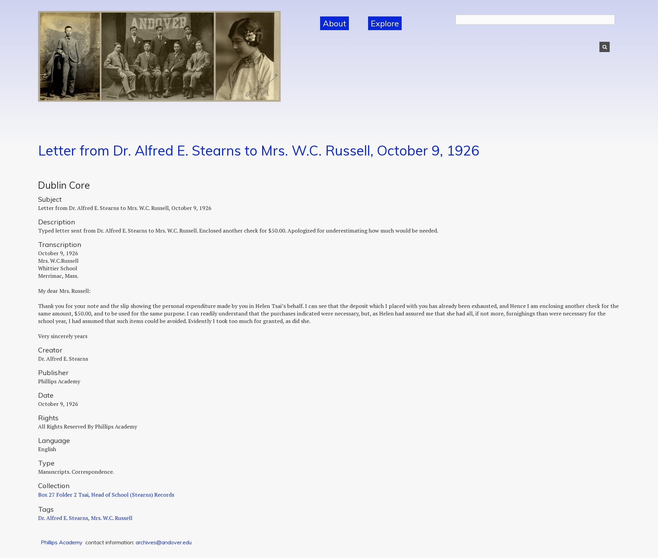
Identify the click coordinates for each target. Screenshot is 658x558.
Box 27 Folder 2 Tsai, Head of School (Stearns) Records (106, 494)
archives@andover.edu (164, 542)
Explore (385, 23)
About (334, 23)
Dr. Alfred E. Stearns (63, 518)
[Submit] (604, 47)
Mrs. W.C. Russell (111, 518)
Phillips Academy (62, 542)
